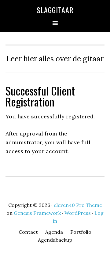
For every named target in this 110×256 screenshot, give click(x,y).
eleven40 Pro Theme (78, 205)
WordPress (77, 213)
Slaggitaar (55, 9)
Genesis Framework (37, 213)
